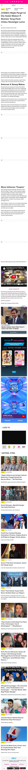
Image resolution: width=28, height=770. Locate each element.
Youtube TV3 (16, 289)
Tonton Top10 (11, 347)
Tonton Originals (18, 347)
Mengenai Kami (14, 764)
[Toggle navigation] (2, 5)
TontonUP (5, 347)
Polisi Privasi (21, 764)
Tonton (9, 294)
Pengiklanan (6, 764)
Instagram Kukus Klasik (12, 303)
